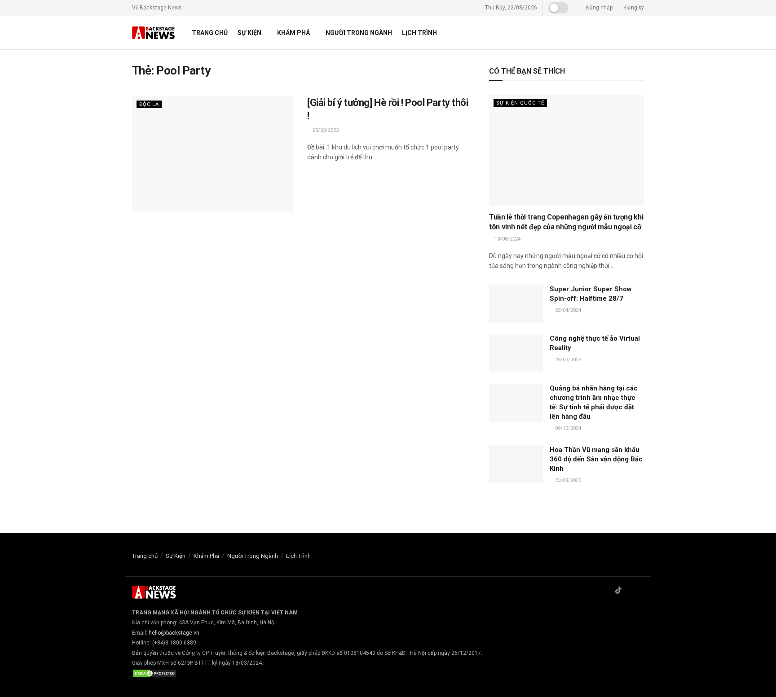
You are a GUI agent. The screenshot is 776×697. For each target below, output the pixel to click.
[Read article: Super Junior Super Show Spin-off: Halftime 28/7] (516, 304)
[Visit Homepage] (154, 32)
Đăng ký (633, 7)
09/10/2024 (567, 428)
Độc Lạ (149, 104)
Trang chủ (210, 32)
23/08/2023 (567, 480)
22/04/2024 (567, 310)
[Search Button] (640, 32)
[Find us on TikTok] (618, 591)
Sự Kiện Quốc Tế (520, 103)
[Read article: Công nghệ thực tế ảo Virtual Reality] (516, 353)
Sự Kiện (249, 32)
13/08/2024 (506, 239)
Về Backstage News (157, 7)
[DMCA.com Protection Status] (154, 673)
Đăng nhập (599, 7)
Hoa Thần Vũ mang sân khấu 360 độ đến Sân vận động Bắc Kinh (596, 459)
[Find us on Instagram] (630, 591)
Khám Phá (293, 32)
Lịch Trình (419, 32)
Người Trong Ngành (359, 32)
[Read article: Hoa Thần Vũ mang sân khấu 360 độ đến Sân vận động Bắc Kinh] (516, 464)
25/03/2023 (325, 130)
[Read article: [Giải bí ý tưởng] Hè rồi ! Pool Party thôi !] (213, 153)
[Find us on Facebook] (606, 591)
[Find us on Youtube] (641, 591)
